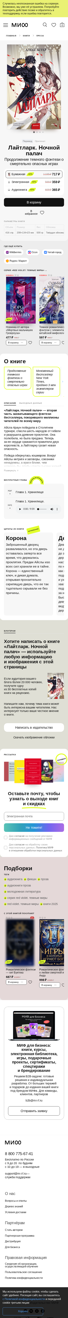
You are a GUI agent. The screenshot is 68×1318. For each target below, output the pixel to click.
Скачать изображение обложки (34, 737)
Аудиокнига (14, 879)
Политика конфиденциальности (24, 1278)
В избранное (31, 212)
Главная (11, 36)
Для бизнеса (12, 1247)
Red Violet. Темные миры (23, 904)
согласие (19, 836)
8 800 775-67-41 (19, 1154)
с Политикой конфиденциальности (24, 1299)
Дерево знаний (14, 1206)
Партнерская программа (19, 1235)
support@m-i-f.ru (16, 1173)
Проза (40, 36)
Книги (26, 36)
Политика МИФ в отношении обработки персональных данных (35, 849)
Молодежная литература (24, 891)
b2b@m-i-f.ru (34, 1100)
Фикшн (31, 879)
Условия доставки (15, 1212)
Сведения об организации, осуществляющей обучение (21, 1265)
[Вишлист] (53, 25)
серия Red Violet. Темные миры (27, 898)
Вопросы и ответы (16, 1201)
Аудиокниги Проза (19, 885)
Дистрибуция (12, 1241)
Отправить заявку (34, 1111)
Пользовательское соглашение (23, 1272)
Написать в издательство (34, 727)
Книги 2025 (50, 904)
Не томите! (34, 827)
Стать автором (14, 1230)
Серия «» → (25, 270)
